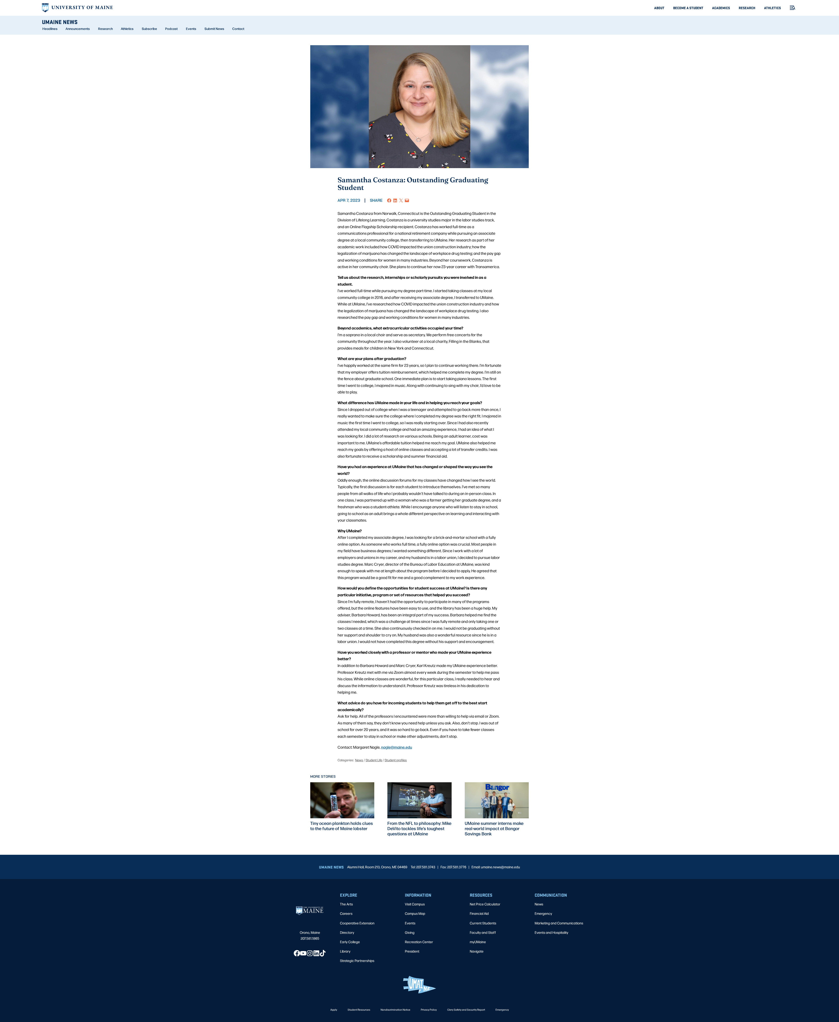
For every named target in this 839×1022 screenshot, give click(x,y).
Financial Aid (479, 913)
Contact (238, 28)
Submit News (214, 28)
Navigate (477, 951)
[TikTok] (322, 953)
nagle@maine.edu (396, 747)
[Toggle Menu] (790, 7)
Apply (333, 1009)
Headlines (49, 28)
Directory (347, 932)
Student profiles (396, 760)
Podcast (171, 28)
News (359, 760)
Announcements (78, 28)
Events (191, 28)
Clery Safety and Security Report (466, 1009)
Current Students (483, 923)
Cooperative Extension (357, 923)
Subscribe (149, 28)
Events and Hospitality (551, 932)
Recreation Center (419, 941)
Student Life (374, 760)
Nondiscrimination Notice (395, 1009)
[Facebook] (297, 953)
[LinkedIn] (316, 953)
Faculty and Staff (483, 932)
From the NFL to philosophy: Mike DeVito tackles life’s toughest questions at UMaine (419, 828)
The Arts (346, 904)
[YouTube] (303, 953)
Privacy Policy (429, 1009)
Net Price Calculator (485, 904)
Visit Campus (415, 904)
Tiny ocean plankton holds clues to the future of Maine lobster (341, 825)
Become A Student (688, 7)
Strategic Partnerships (357, 960)
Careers (346, 913)
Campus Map (415, 913)
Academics (721, 7)
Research (747, 7)
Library (345, 951)
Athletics (772, 7)
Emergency (543, 913)
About (659, 7)
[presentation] (342, 800)
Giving (409, 932)
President (412, 951)
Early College (350, 941)
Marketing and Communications (559, 923)
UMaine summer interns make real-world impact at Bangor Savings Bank (494, 828)
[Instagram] (310, 953)
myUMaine (478, 941)
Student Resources (359, 1009)
